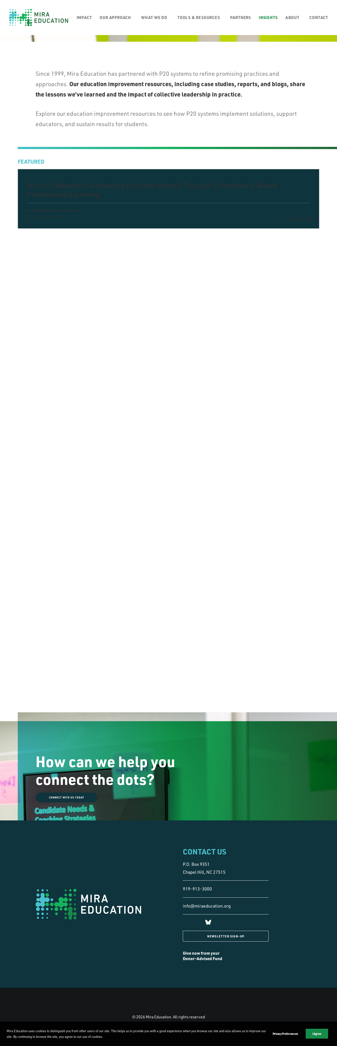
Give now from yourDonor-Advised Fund (202, 955)
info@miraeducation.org (207, 906)
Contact (318, 17)
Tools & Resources (198, 17)
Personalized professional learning (126, 308)
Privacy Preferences (285, 1034)
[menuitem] (86, 17)
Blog (119, 237)
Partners (240, 17)
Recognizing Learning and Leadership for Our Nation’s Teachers (73, 304)
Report (113, 300)
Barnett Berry (141, 300)
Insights (268, 17)
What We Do (154, 17)
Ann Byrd (126, 300)
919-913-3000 (197, 888)
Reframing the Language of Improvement (71, 241)
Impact (84, 17)
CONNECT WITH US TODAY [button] (66, 797)
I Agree (316, 1034)
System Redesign (119, 272)
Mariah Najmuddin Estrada (125, 241)
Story (112, 237)
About (292, 17)
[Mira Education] (38, 17)
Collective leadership (123, 246)
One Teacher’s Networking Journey (73, 269)
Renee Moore (134, 268)
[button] (208, 923)
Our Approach (115, 17)
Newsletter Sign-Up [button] (225, 936)
